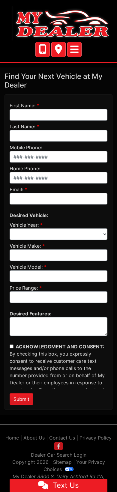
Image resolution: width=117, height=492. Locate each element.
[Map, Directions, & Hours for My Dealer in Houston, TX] (58, 49)
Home (12, 438)
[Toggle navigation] (74, 49)
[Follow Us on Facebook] (58, 446)
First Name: (23, 106)
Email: (16, 189)
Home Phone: (25, 168)
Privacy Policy (96, 438)
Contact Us (62, 438)
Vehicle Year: (24, 225)
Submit (21, 399)
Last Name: (22, 127)
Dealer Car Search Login (58, 455)
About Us (34, 438)
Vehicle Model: (26, 267)
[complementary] (99, 474)
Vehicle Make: (25, 246)
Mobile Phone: (26, 148)
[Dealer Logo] (58, 23)
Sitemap (62, 462)
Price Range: (24, 288)
